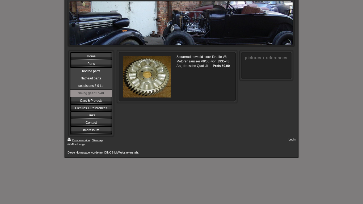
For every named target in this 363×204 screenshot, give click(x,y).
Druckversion (81, 140)
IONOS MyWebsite (116, 152)
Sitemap (97, 140)
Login (292, 139)
